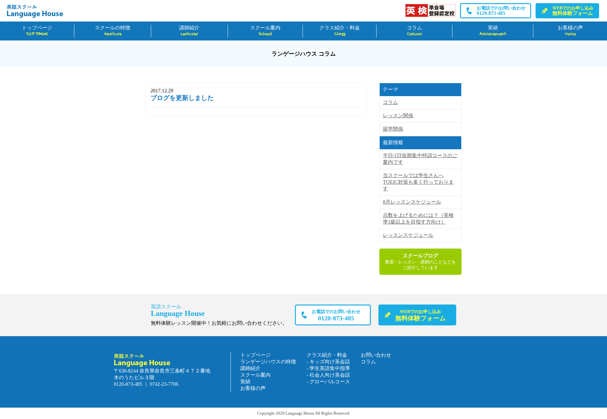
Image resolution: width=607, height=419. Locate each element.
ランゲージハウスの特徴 (268, 361)
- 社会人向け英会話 (328, 375)
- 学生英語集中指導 (328, 368)
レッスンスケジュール (408, 235)
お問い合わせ (376, 355)
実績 (493, 31)
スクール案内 (265, 31)
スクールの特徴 (112, 31)
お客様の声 (570, 31)
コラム (414, 31)
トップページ (37, 31)
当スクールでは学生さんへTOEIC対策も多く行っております (418, 182)
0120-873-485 (501, 11)
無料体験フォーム (572, 11)
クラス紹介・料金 (339, 31)
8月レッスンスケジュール (412, 202)
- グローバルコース (328, 381)
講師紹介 (189, 31)
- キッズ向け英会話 (328, 361)
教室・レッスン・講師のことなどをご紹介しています (420, 261)
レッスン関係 (398, 115)
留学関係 (393, 129)
